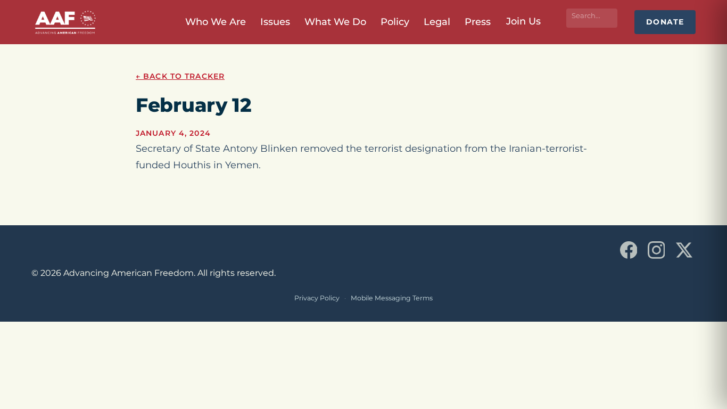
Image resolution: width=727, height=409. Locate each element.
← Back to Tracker (180, 76)
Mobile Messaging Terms (392, 298)
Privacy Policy (317, 298)
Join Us (523, 21)
